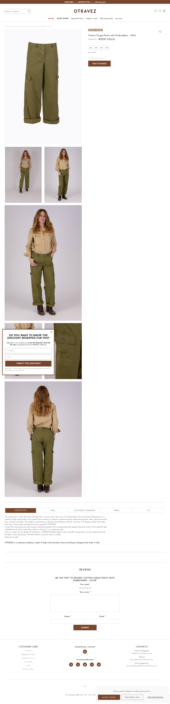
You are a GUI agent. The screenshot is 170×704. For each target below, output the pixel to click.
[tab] (20, 510)
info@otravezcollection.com (141, 653)
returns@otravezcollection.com (141, 660)
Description (20, 510)
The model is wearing (84, 510)
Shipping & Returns (28, 654)
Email (102, 616)
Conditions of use (28, 658)
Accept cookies (109, 697)
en (86, 686)
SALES (51, 19)
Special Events (77, 19)
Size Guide (28, 662)
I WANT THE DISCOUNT (28, 364)
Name (67, 616)
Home (7, 26)
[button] (160, 31)
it (83, 686)
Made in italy (91, 19)
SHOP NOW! (62, 19)
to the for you (85, 2)
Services (119, 19)
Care (52, 510)
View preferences (155, 697)
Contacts (28, 651)
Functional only (132, 697)
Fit (148, 510)
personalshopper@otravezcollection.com (141, 666)
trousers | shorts (16, 26)
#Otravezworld (106, 19)
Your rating (85, 584)
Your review (85, 592)
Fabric (117, 510)
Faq (28, 665)
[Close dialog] (51, 332)
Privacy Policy (28, 669)
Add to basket (99, 64)
